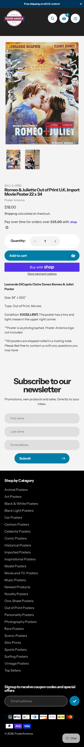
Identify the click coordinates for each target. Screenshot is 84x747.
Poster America (14, 200)
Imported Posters (17, 552)
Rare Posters (14, 629)
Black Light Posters (19, 510)
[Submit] (75, 701)
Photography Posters (20, 622)
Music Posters (15, 580)
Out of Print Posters (19, 608)
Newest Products (17, 587)
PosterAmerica (24, 733)
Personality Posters (19, 615)
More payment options (42, 274)
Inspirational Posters (20, 559)
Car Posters (13, 517)
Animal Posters (16, 490)
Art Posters (13, 497)
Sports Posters (15, 649)
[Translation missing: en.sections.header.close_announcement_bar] (81, 4)
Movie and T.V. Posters (21, 573)
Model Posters (15, 566)
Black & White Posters (21, 503)
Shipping (10, 213)
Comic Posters (15, 538)
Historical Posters (17, 545)
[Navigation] (75, 18)
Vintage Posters (16, 663)
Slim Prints (12, 642)
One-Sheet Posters (19, 601)
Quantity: (18, 241)
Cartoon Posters (16, 524)
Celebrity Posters (17, 531)
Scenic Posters (15, 636)
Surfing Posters (16, 656)
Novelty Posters (16, 594)
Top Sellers (12, 670)
